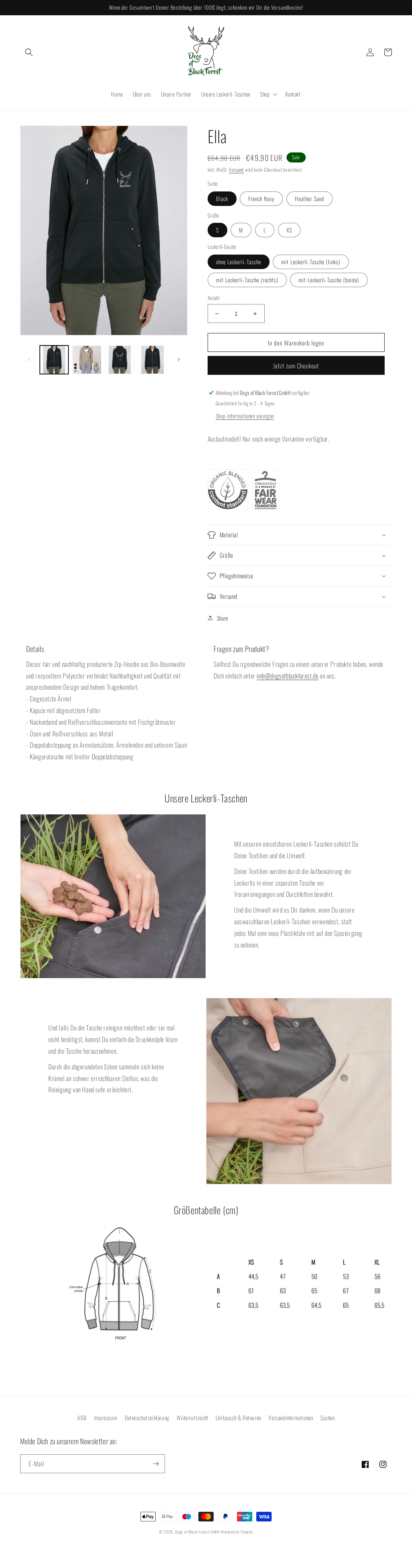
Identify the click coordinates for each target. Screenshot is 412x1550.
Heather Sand (309, 198)
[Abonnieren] (156, 1463)
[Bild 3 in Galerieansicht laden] (119, 359)
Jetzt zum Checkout (296, 365)
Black (222, 198)
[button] (29, 52)
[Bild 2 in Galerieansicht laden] (86, 359)
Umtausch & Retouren (238, 1417)
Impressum (105, 1417)
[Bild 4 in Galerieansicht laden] (152, 359)
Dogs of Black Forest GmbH (197, 1532)
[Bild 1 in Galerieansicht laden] (54, 359)
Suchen (327, 1417)
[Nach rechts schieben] (178, 359)
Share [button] (222, 618)
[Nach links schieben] (29, 359)
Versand (236, 169)
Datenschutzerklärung (147, 1417)
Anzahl (213, 298)
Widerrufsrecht (192, 1417)
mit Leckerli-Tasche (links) (310, 261)
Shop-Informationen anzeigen (245, 415)
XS (289, 230)
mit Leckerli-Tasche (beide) (329, 279)
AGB (82, 1417)
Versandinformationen (290, 1417)
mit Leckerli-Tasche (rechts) (247, 279)
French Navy (261, 198)
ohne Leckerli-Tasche (238, 261)
